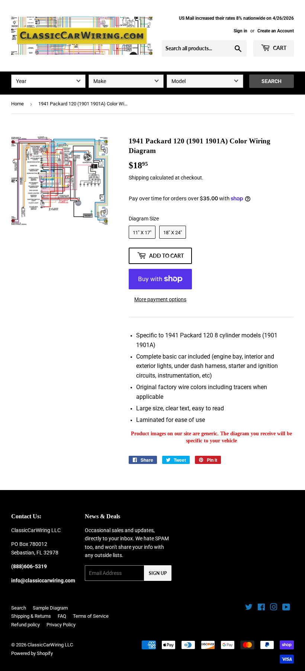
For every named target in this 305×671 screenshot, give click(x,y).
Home (17, 103)
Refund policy (25, 624)
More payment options (160, 299)
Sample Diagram (50, 608)
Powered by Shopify (32, 653)
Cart (279, 48)
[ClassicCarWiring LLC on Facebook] (261, 608)
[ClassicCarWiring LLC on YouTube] (286, 608)
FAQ (62, 616)
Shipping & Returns (31, 616)
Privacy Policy (61, 624)
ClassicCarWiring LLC (50, 645)
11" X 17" (142, 232)
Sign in (240, 31)
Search (271, 81)
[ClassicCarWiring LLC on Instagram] (273, 608)
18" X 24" (172, 232)
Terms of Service (91, 616)
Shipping (139, 178)
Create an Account (275, 31)
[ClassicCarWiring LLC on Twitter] (249, 608)
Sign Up (158, 573)
